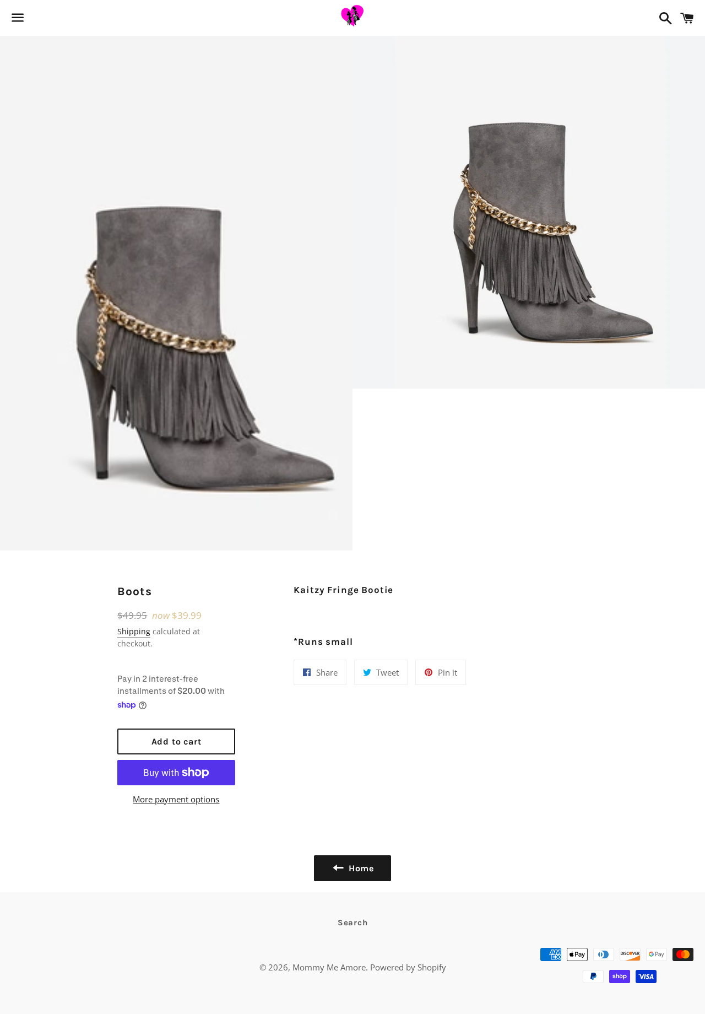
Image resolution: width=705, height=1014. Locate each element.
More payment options (176, 799)
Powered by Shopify (408, 967)
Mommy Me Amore (329, 967)
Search (353, 922)
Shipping (133, 631)
